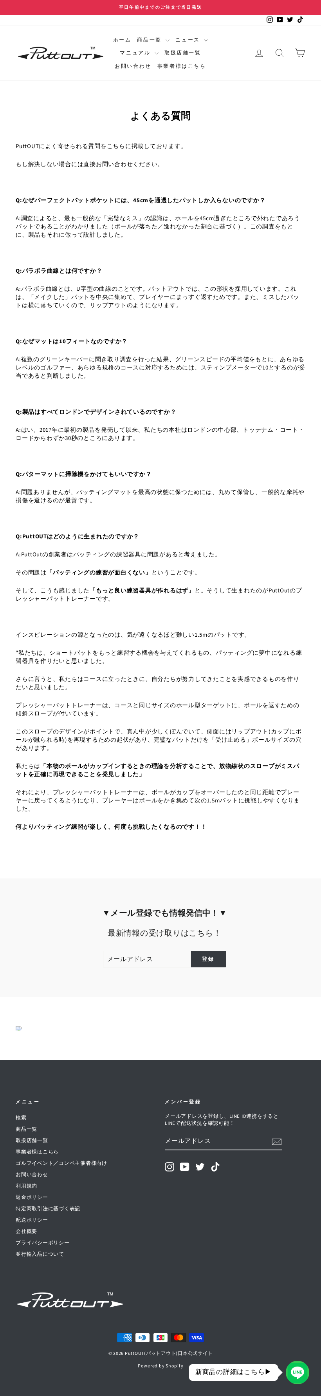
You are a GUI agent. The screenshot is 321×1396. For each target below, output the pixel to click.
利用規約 (26, 1186)
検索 (21, 1117)
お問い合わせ (133, 66)
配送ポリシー (32, 1220)
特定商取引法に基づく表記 (48, 1208)
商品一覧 (150, 39)
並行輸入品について (40, 1254)
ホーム (122, 39)
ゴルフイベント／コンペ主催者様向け (61, 1163)
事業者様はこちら (181, 66)
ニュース (188, 39)
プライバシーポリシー (43, 1242)
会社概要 (26, 1231)
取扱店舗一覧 (182, 52)
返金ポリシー (32, 1197)
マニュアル (136, 52)
